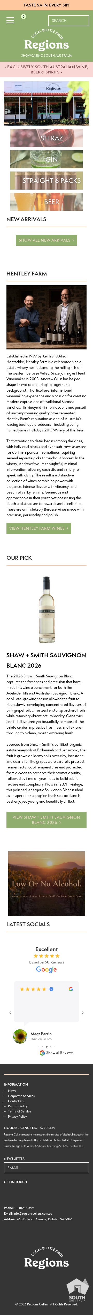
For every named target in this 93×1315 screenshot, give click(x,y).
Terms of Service (19, 1111)
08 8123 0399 (24, 1208)
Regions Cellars (38, 1304)
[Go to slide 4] (38, 1046)
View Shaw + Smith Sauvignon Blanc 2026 (46, 820)
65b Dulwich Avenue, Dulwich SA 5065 (45, 1219)
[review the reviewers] (71, 989)
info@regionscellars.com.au (32, 1213)
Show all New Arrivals (45, 240)
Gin (51, 159)
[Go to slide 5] (42, 1046)
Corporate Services (21, 1096)
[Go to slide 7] (50, 1046)
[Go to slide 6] (47, 1047)
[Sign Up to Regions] (85, 1165)
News (12, 1090)
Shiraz (52, 138)
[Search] (85, 18)
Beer (51, 201)
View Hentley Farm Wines (37, 528)
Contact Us (16, 1101)
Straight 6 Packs (51, 180)
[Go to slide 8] (54, 1046)
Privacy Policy (17, 1116)
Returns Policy (18, 1106)
